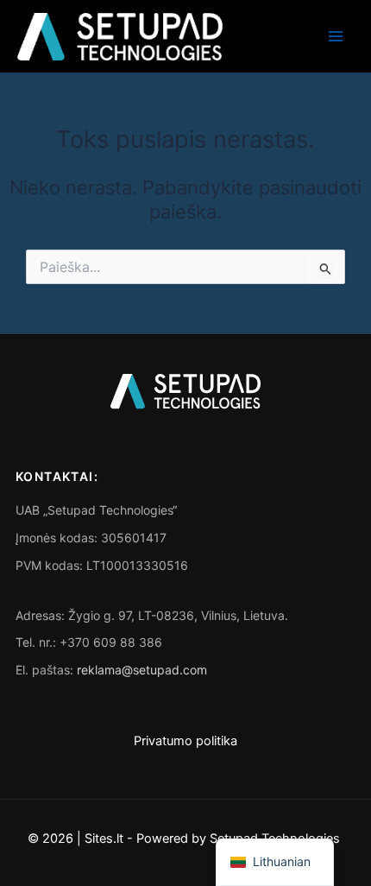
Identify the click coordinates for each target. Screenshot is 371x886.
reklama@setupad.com (142, 669)
